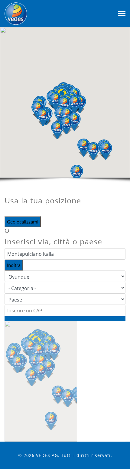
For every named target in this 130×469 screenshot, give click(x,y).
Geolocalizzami (22, 222)
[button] (77, 173)
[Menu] (121, 14)
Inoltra (14, 265)
